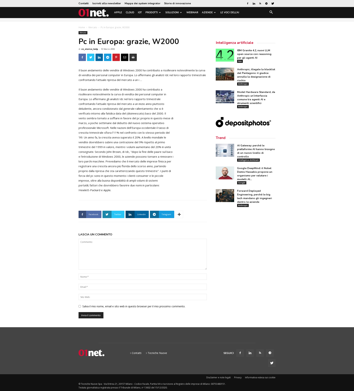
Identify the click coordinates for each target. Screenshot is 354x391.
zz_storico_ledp (89, 49)
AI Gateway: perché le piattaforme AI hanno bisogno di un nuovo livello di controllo (256, 151)
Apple (118, 12)
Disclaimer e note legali (218, 377)
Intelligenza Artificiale (248, 160)
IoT (140, 12)
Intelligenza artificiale (234, 42)
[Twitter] (272, 3)
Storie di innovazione (177, 3)
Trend (220, 137)
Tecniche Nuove (157, 353)
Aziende (207, 12)
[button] (271, 13)
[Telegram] (266, 3)
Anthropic (243, 84)
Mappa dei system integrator (142, 3)
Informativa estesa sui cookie (260, 377)
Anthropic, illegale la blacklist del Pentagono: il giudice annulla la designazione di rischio (256, 75)
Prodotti (151, 12)
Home (82, 27)
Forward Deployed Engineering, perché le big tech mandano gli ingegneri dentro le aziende (254, 196)
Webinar (192, 12)
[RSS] (260, 3)
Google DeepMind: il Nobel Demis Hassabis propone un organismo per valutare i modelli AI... (254, 173)
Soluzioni (172, 12)
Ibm (240, 61)
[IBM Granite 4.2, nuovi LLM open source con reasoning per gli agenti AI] (225, 55)
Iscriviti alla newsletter (106, 3)
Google (241, 182)
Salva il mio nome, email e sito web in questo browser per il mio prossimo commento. (133, 306)
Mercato (92, 27)
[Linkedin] (254, 3)
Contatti (84, 3)
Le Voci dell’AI (229, 12)
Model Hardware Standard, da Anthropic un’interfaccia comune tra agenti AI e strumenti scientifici (256, 97)
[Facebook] (247, 3)
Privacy (238, 377)
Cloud (130, 12)
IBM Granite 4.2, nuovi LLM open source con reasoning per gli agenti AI (254, 54)
